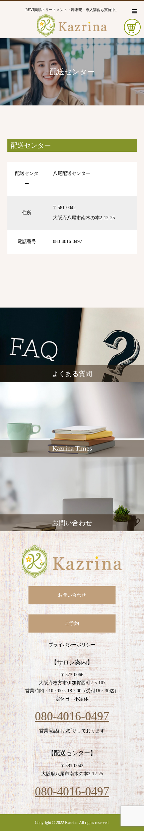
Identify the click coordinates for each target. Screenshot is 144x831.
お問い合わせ (72, 595)
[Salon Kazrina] (72, 561)
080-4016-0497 (72, 716)
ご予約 (72, 623)
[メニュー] (134, 11)
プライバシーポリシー (72, 644)
